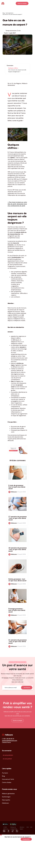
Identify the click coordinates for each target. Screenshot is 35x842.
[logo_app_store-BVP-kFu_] (5, 824)
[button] (17, 720)
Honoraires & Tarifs (8, 779)
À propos (5, 773)
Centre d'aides (6, 782)
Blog (3, 776)
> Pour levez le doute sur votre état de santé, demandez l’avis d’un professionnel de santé (17, 204)
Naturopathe (6, 800)
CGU (28, 827)
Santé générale (7, 17)
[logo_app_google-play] (13, 824)
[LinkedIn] (10, 839)
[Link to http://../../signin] (14, 3)
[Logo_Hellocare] (7, 734)
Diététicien (5, 803)
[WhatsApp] (12, 839)
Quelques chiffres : (13, 68)
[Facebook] (4, 839)
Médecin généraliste (8, 793)
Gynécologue (6, 797)
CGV (31, 827)
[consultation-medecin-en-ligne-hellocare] (17, 446)
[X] (7, 839)
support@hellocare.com (9, 740)
